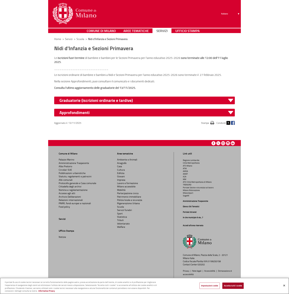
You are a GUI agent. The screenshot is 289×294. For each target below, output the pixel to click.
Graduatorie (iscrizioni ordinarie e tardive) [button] (96, 100)
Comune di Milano (101, 30)
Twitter (228, 123)
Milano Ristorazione (191, 190)
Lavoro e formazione (127, 183)
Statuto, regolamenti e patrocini (75, 176)
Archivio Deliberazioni (70, 196)
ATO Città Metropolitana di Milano (197, 182)
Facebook (233, 123)
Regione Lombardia (191, 160)
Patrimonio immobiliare (129, 196)
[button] (146, 112)
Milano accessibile (126, 186)
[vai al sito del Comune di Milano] (74, 13)
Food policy (64, 206)
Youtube (223, 143)
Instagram (228, 143)
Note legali (197, 270)
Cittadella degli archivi (70, 186)
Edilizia (120, 173)
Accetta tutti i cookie (233, 285)
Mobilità (121, 190)
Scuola (120, 206)
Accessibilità (210, 270)
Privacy (186, 270)
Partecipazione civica (127, 193)
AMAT (185, 173)
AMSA (185, 171)
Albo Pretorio (65, 166)
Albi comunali (66, 179)
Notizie (62, 237)
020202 (201, 264)
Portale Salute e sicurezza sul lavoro (198, 187)
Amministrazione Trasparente (74, 163)
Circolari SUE (65, 169)
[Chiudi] (284, 285)
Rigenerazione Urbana (128, 203)
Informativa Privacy (46, 290)
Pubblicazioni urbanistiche (72, 173)
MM (184, 179)
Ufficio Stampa (187, 30)
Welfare (121, 226)
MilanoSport (188, 193)
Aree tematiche (136, 30)
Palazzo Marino (66, 159)
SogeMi (186, 195)
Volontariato (123, 223)
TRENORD (187, 184)
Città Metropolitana (191, 162)
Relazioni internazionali (71, 200)
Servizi (162, 30)
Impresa (121, 179)
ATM (185, 168)
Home (57, 39)
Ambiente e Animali (127, 159)
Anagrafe (121, 163)
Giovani (121, 176)
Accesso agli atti (67, 193)
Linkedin (233, 143)
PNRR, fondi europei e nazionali (75, 203)
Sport (120, 213)
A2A (184, 176)
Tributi (120, 220)
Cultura (121, 169)
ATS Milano (187, 165)
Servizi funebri (124, 210)
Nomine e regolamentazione (73, 190)
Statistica (122, 216)
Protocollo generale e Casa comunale (77, 183)
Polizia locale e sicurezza (129, 200)
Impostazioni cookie (209, 285)
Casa (119, 166)
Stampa (207, 123)
